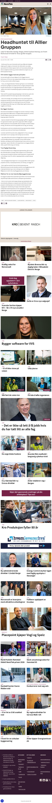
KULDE (20, 777)
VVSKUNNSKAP (30, 771)
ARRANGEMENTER (31, 762)
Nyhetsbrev (3, 1)
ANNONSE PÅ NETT (45, 762)
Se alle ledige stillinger (26, 241)
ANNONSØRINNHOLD (45, 759)
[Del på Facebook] (46, 60)
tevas (34, 200)
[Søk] (50, 4)
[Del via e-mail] (50, 60)
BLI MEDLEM (30, 760)
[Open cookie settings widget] (2, 800)
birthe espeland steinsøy (10, 200)
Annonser (10, 1)
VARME (20, 786)
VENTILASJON (22, 789)
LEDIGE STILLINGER (31, 774)
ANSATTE (29, 758)
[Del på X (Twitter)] (48, 60)
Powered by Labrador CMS (26, 801)
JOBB (20, 771)
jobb (2, 200)
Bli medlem (17, 1)
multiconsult (29, 200)
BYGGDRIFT (21, 764)
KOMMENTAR (22, 774)
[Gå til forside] (7, 4)
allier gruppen (21, 200)
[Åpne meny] (48, 4)
